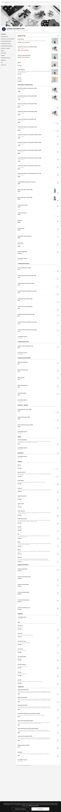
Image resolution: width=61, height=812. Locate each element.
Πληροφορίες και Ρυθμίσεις (20, 808)
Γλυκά (19, 30)
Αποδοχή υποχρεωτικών (33, 805)
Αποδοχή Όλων (40, 808)
